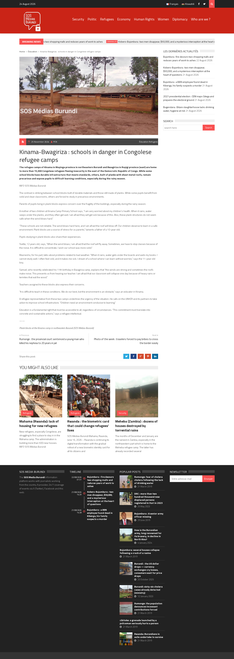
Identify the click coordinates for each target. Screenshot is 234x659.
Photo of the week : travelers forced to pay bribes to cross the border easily (126, 341)
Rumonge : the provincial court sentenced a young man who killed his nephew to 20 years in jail (51, 341)
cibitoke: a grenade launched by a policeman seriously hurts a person (139, 622)
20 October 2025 (146, 579)
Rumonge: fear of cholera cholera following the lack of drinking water (148, 480)
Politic (92, 19)
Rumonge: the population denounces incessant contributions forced (148, 606)
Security (78, 19)
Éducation (32, 51)
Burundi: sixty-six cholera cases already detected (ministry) (148, 589)
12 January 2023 (145, 596)
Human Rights (144, 19)
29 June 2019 (144, 520)
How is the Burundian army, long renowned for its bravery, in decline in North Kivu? (148, 535)
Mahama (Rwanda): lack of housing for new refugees (39, 423)
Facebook (200, 4)
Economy (124, 19)
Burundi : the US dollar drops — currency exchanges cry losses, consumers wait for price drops (148, 570)
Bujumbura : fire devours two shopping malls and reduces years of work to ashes (56, 41)
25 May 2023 (144, 506)
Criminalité (107, 41)
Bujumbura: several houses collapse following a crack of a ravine (139, 551)
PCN (55, 141)
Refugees (107, 19)
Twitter (205, 4)
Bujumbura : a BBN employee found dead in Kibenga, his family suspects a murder (185, 83)
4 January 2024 (145, 542)
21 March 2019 (145, 486)
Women (163, 19)
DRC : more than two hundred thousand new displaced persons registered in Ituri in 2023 (148, 498)
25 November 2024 (40, 141)
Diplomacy (180, 19)
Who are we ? (200, 19)
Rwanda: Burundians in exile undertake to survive (148, 635)
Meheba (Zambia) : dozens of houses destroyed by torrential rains (136, 426)
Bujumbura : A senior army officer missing (148, 515)
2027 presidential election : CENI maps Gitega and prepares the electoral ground (188, 98)
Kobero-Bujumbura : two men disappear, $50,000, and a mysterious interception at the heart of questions (167, 41)
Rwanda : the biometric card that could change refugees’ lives (88, 426)
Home (22, 51)
